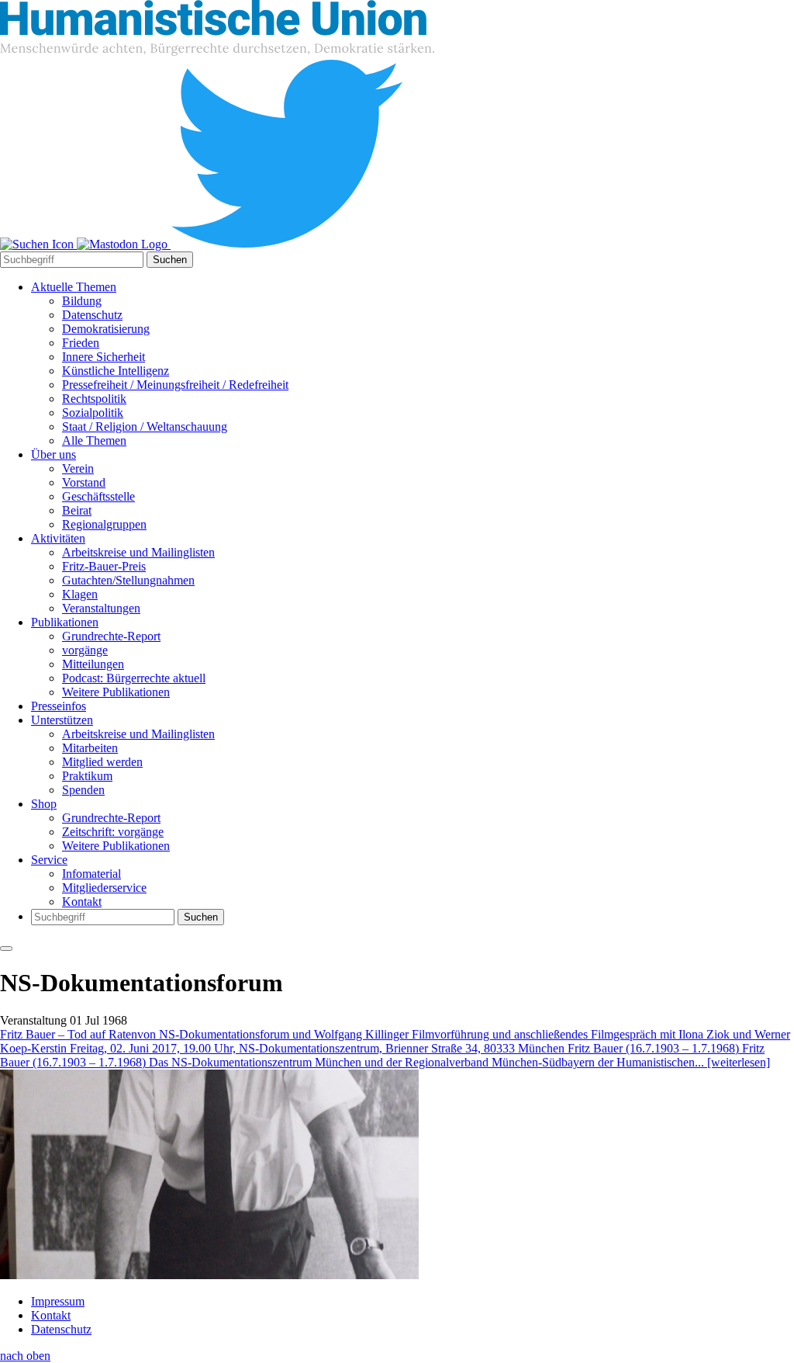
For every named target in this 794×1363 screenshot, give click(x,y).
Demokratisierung (106, 328)
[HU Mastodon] (124, 244)
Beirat (76, 510)
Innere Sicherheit (103, 356)
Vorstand (83, 482)
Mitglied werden (102, 761)
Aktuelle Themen (73, 286)
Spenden (83, 789)
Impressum (58, 1301)
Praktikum (87, 775)
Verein (78, 468)
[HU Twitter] (287, 244)
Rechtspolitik (94, 398)
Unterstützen (62, 720)
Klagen (80, 594)
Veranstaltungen (101, 608)
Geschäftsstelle (98, 496)
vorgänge (85, 650)
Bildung (82, 300)
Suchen (170, 259)
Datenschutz (92, 314)
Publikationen (64, 622)
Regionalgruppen (104, 524)
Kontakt (82, 901)
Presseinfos (58, 706)
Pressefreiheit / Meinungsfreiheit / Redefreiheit (175, 384)
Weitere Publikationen (116, 692)
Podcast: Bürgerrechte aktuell (133, 678)
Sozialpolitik (92, 412)
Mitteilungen (93, 664)
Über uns (53, 454)
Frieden (80, 342)
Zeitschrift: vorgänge (113, 831)
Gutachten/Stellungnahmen (128, 580)
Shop (44, 803)
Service (49, 859)
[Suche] (38, 244)
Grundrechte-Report (111, 636)
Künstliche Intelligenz (115, 370)
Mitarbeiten (90, 747)
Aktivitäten (58, 538)
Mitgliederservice (104, 887)
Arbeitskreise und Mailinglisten (138, 552)
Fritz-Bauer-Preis (104, 566)
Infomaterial (91, 873)
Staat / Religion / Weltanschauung (144, 426)
